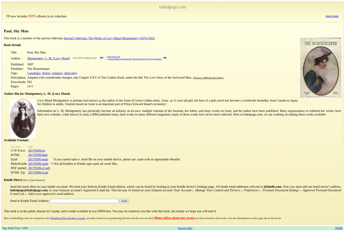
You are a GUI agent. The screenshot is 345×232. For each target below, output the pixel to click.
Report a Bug (185, 228)
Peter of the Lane (113, 57)
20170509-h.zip (38, 172)
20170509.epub (38, 159)
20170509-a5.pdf (39, 168)
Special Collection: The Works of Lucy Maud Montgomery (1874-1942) (109, 38)
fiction (46, 73)
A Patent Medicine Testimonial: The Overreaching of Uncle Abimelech (134, 59)
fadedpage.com (172, 6)
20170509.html (37, 155)
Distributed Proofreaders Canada (67, 218)
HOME (339, 228)
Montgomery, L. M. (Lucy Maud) (48, 58)
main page (332, 16)
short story (70, 73)
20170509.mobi (38, 163)
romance (57, 73)
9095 (32, 16)
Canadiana (34, 73)
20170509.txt (36, 150)
